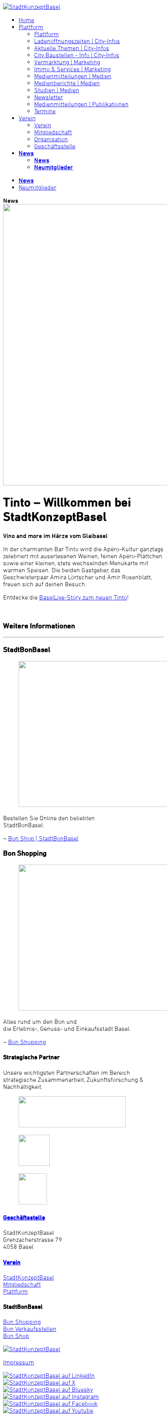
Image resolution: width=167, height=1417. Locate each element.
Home (26, 19)
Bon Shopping (27, 1041)
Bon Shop (16, 1335)
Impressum (18, 1362)
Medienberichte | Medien (67, 82)
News (26, 152)
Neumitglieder (53, 167)
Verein (27, 117)
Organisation (51, 138)
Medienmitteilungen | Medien (72, 75)
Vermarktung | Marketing (67, 61)
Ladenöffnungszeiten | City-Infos (77, 40)
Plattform (31, 26)
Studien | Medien (56, 89)
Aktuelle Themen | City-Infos (71, 47)
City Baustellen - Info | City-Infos (76, 54)
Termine (45, 110)
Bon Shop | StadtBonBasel (43, 838)
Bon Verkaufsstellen (29, 1328)
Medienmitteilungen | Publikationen (81, 103)
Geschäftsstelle (54, 145)
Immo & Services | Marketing (72, 68)
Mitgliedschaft (53, 131)
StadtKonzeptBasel (28, 1277)
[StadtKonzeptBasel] (31, 6)
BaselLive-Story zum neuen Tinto (83, 597)
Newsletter (48, 96)
